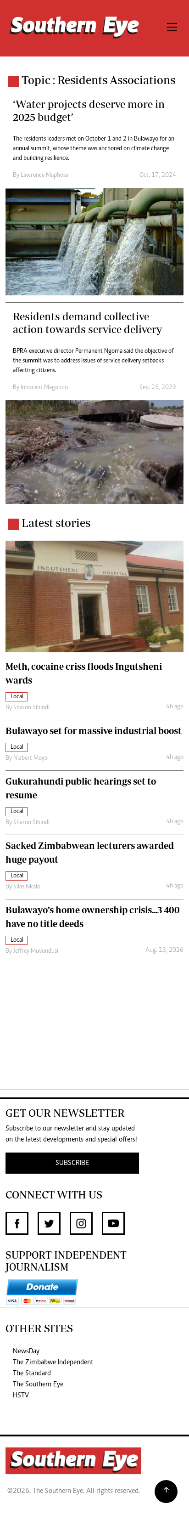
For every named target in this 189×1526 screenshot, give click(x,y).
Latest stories (56, 522)
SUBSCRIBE (72, 1163)
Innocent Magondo (44, 387)
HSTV (21, 1395)
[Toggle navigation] (172, 28)
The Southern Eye (38, 1384)
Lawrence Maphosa (44, 175)
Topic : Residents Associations (98, 79)
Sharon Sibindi (31, 708)
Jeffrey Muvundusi (35, 951)
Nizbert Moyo (30, 758)
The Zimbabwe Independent (53, 1362)
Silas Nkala (26, 887)
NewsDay (26, 1351)
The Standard (32, 1373)
